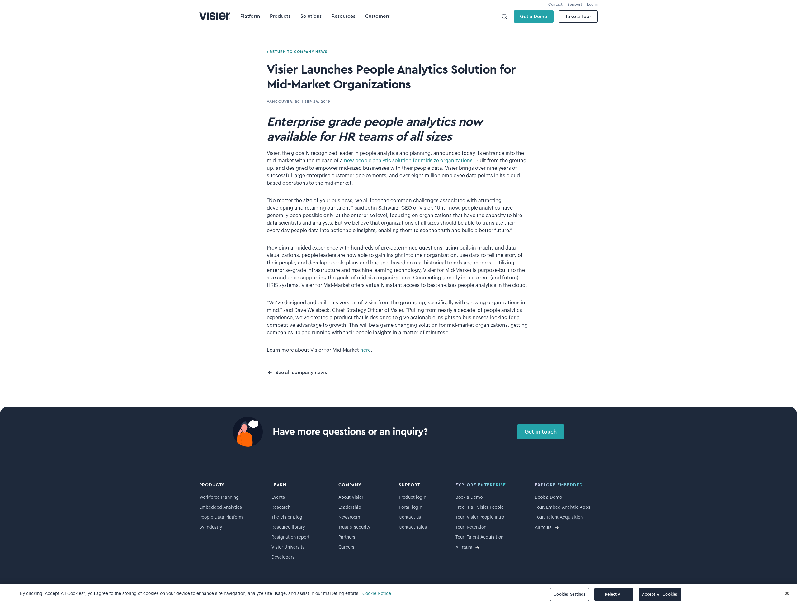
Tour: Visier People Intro (479, 517)
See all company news (301, 372)
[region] (398, 594)
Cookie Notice (376, 594)
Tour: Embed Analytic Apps (562, 507)
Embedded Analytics (220, 507)
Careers (346, 547)
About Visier (350, 497)
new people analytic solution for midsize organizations (408, 160)
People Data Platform (221, 517)
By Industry (210, 527)
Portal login (410, 507)
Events (278, 497)
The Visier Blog (286, 517)
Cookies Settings (569, 594)
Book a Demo (469, 497)
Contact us (410, 517)
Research (280, 507)
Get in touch (541, 432)
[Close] (787, 593)
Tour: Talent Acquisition (479, 537)
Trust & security (354, 527)
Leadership (349, 507)
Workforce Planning (219, 497)
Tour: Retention (470, 527)
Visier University (287, 547)
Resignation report (290, 537)
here (365, 350)
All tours (463, 547)
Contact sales (413, 527)
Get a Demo (533, 16)
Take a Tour (578, 16)
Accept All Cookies (660, 594)
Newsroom (349, 517)
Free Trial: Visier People (479, 507)
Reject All (613, 594)
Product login (412, 497)
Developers (283, 557)
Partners (346, 537)
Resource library (288, 527)
